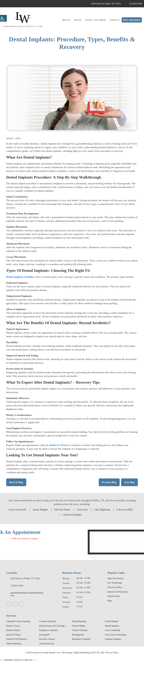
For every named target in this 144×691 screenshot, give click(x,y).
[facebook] (66, 3)
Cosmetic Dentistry (49, 650)
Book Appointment (130, 20)
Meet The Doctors (117, 607)
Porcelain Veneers (48, 668)
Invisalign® (45, 664)
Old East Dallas (74, 538)
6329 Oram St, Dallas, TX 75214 (99, 3)
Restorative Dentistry (83, 668)
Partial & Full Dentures (18, 668)
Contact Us (111, 20)
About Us (57, 20)
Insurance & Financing (119, 621)
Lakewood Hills (58, 544)
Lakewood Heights (84, 544)
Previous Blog (108, 511)
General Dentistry (81, 659)
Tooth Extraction (48, 673)
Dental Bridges (113, 650)
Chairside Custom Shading (20, 650)
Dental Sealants (14, 659)
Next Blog (129, 511)
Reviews (82, 20)
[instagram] (71, 3)
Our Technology (116, 612)
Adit (107, 681)
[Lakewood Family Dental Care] (22, 20)
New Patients (95, 20)
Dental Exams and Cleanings (54, 655)
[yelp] (75, 3)
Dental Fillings (79, 655)
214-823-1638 (133, 3)
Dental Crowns (14, 655)
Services (70, 20)
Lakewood (96, 538)
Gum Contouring (114, 659)
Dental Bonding (80, 650)
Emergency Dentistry (50, 659)
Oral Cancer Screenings (118, 664)
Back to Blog (16, 511)
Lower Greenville (24, 538)
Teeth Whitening (15, 673)
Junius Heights (50, 538)
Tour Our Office (115, 616)
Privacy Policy (118, 681)
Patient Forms (115, 625)
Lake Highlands (118, 538)
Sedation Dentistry (115, 668)
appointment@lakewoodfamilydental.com (26, 623)
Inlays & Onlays (14, 664)
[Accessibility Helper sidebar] (3, 18)
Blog (109, 630)
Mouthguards (79, 664)
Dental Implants (113, 655)
